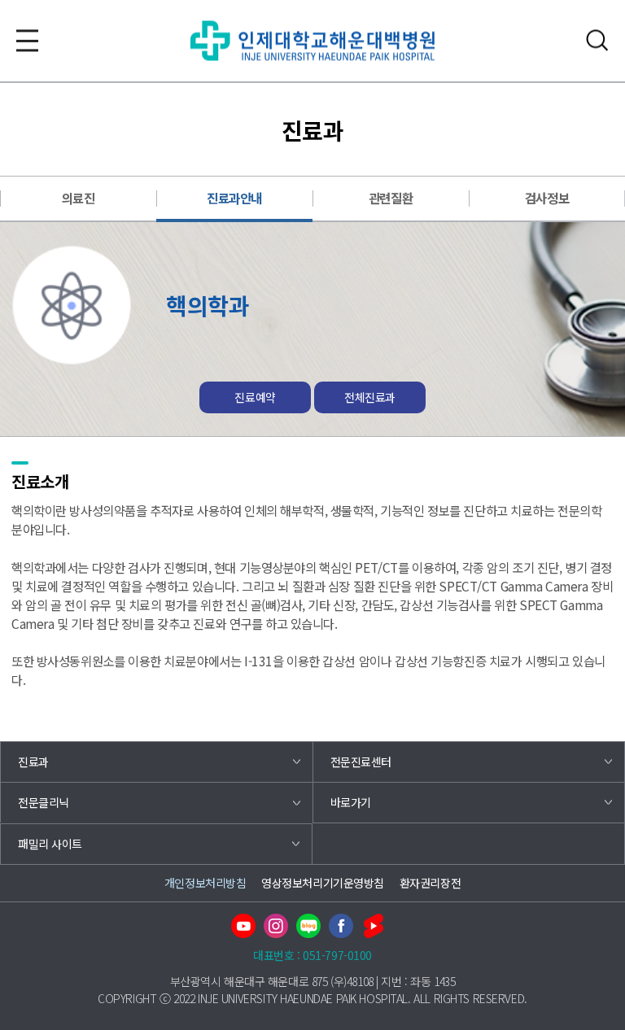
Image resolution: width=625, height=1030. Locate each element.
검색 (598, 40)
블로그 (308, 926)
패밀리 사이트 (50, 844)
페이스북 (341, 926)
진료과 (33, 761)
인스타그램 (276, 926)
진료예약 (254, 397)
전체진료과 (370, 397)
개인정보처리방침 (205, 883)
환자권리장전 (430, 883)
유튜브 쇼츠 (373, 926)
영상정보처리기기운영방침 (322, 883)
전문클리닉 (43, 802)
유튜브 (243, 926)
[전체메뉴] (27, 40)
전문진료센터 (360, 761)
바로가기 (350, 802)
